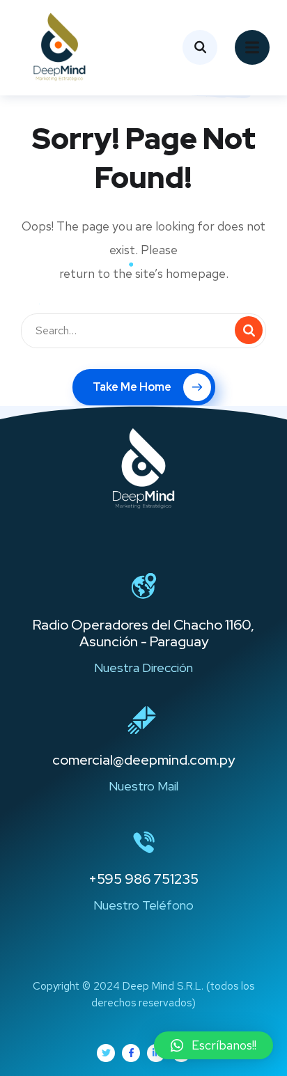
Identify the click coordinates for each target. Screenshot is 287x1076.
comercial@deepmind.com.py (143, 760)
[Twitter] (106, 1053)
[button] (213, 1045)
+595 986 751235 (143, 879)
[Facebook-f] (131, 1053)
